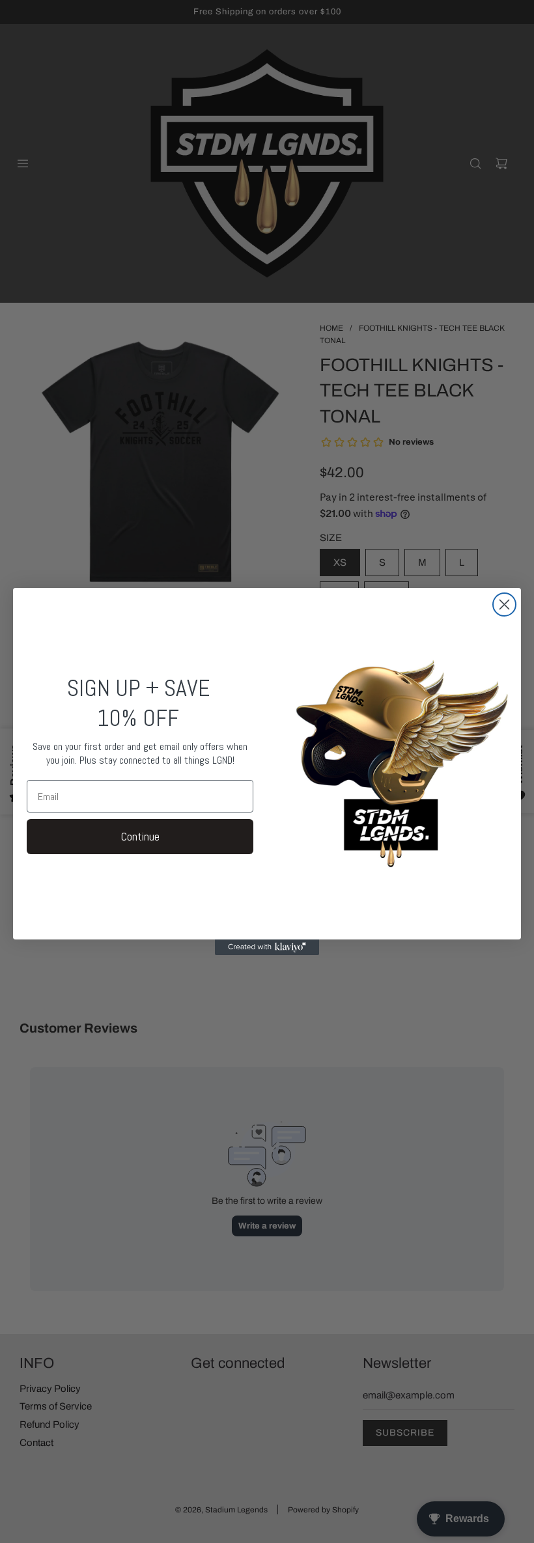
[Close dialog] (504, 604)
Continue (140, 836)
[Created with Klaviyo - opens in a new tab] (267, 947)
